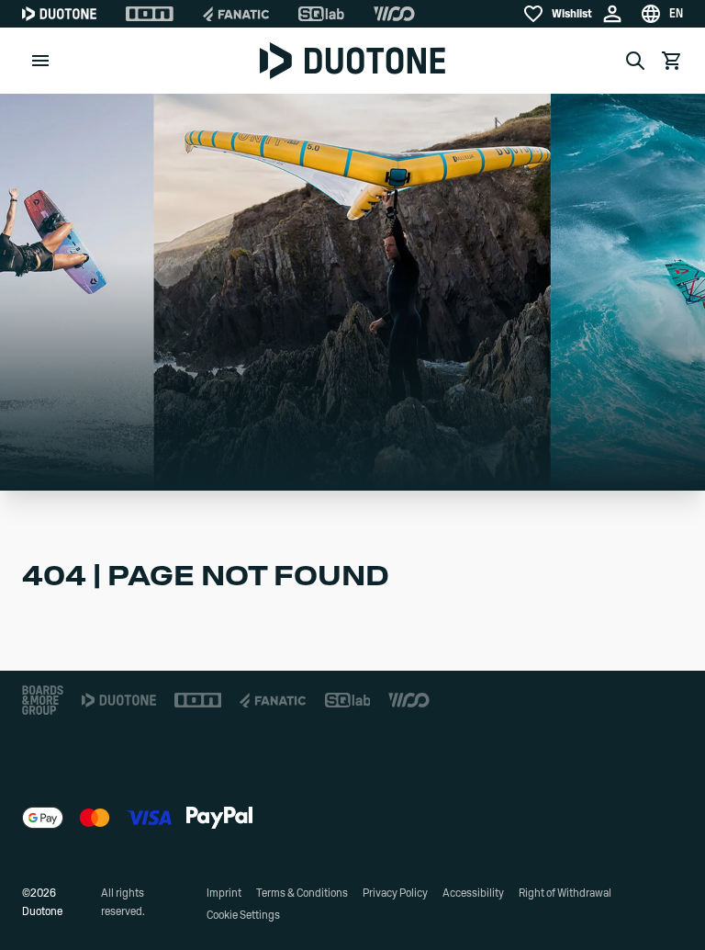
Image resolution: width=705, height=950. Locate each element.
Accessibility (473, 893)
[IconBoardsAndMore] (42, 700)
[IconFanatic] (236, 14)
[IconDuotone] (59, 14)
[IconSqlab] (321, 14)
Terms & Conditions (302, 893)
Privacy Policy (395, 893)
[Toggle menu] (40, 60)
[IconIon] (149, 14)
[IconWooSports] (394, 14)
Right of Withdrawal (565, 893)
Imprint (224, 893)
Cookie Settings (243, 915)
